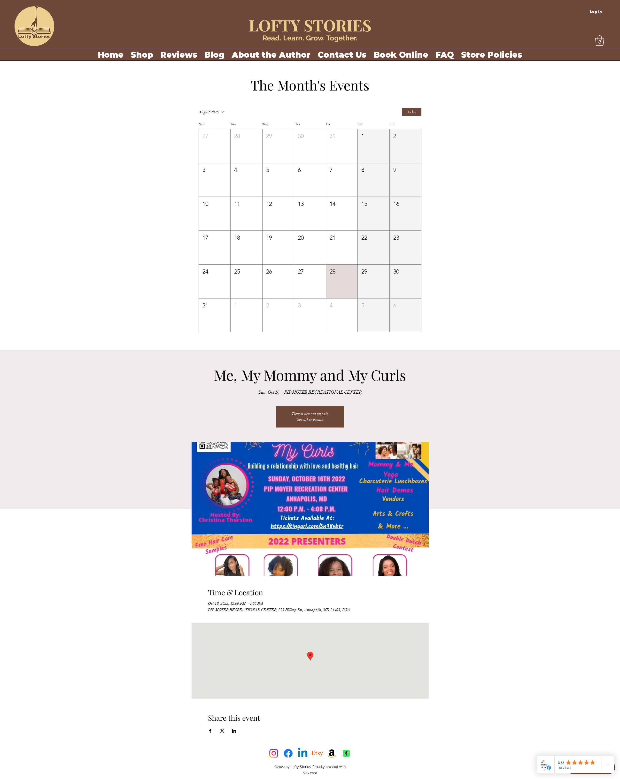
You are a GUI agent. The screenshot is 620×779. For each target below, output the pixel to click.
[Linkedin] (303, 753)
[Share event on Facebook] (210, 731)
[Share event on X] (222, 731)
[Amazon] (332, 753)
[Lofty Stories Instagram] (273, 753)
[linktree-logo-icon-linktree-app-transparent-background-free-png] (346, 753)
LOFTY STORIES (310, 25)
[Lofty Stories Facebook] (288, 753)
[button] (599, 40)
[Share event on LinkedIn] (234, 731)
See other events (310, 419)
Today (411, 112)
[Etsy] (317, 753)
